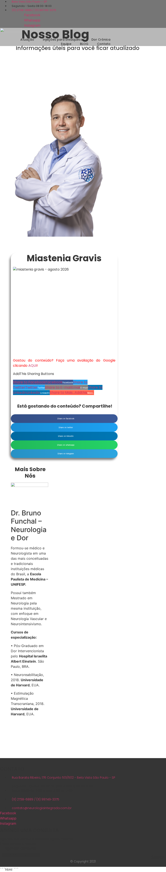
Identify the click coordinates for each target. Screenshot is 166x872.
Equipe (66, 44)
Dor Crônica (100, 39)
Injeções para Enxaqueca (63, 39)
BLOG (84, 44)
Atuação (27, 39)
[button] (43, 382)
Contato (103, 44)
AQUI (32, 365)
